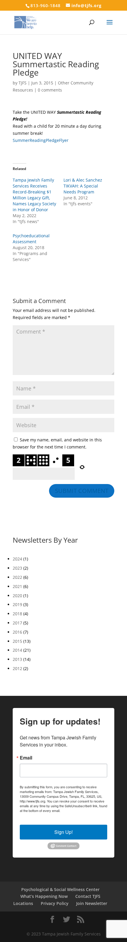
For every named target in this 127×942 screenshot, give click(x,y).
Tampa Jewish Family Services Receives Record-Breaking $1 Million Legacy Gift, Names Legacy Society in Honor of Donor (34, 194)
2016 (17, 632)
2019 (17, 604)
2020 (17, 595)
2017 (17, 623)
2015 (17, 641)
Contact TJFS (87, 896)
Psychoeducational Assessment (31, 238)
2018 (17, 613)
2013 (17, 659)
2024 (17, 559)
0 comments (50, 90)
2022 (17, 577)
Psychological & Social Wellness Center (60, 889)
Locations (23, 903)
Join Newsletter (91, 903)
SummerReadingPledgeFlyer (41, 140)
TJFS (23, 83)
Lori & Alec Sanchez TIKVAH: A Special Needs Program (83, 186)
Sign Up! (63, 832)
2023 (17, 568)
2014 (17, 650)
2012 (17, 668)
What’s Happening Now (44, 896)
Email (26, 757)
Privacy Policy (55, 903)
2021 (17, 586)
